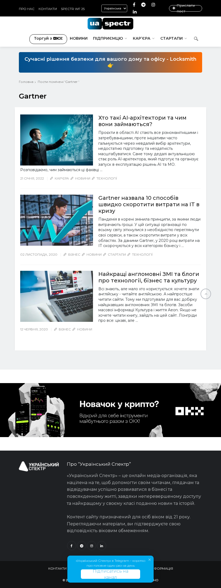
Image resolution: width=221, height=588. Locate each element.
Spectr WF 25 (73, 9)
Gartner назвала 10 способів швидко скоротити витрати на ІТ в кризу (148, 204)
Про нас (26, 9)
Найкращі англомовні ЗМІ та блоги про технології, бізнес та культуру (148, 277)
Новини (79, 38)
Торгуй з (43, 38)
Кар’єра (141, 38)
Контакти (48, 9)
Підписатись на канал (110, 574)
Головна (26, 82)
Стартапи (171, 38)
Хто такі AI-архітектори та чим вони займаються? (142, 120)
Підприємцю (108, 38)
